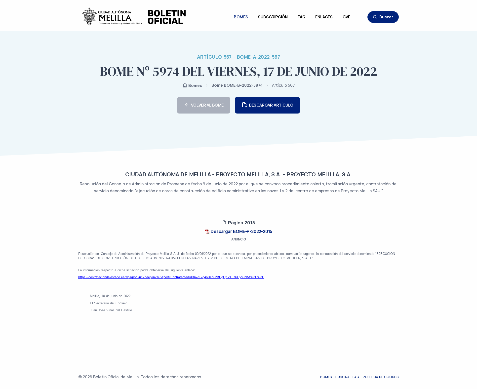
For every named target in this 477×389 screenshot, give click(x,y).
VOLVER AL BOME (207, 105)
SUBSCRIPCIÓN (273, 17)
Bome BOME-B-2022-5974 (237, 85)
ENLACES (324, 17)
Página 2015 (241, 223)
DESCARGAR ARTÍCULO (271, 105)
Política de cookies (381, 377)
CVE (346, 17)
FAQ (301, 17)
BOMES (241, 17)
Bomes (194, 85)
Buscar (386, 17)
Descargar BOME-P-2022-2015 (241, 231)
